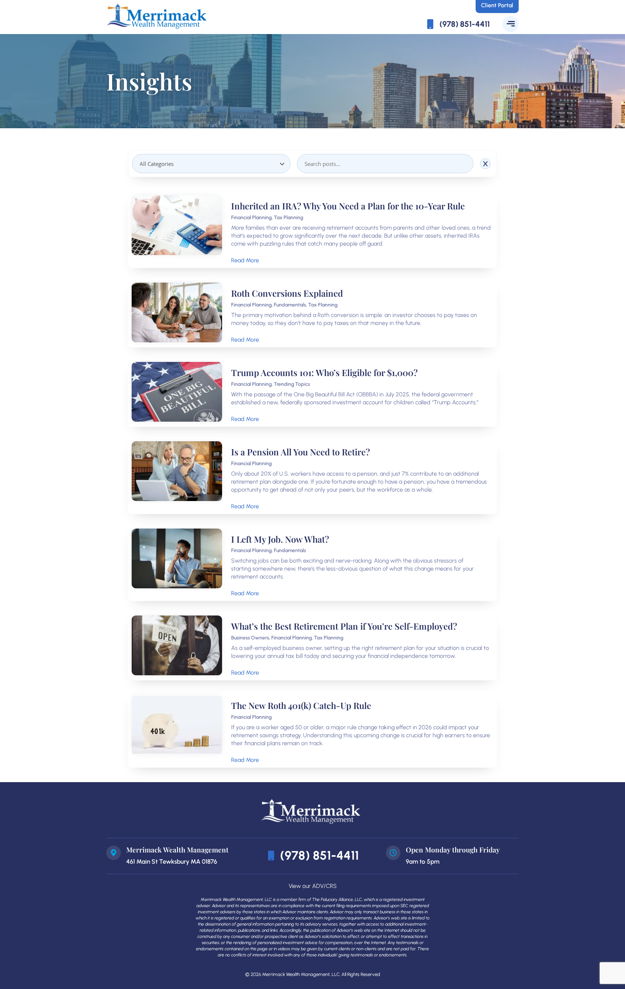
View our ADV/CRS (313, 885)
